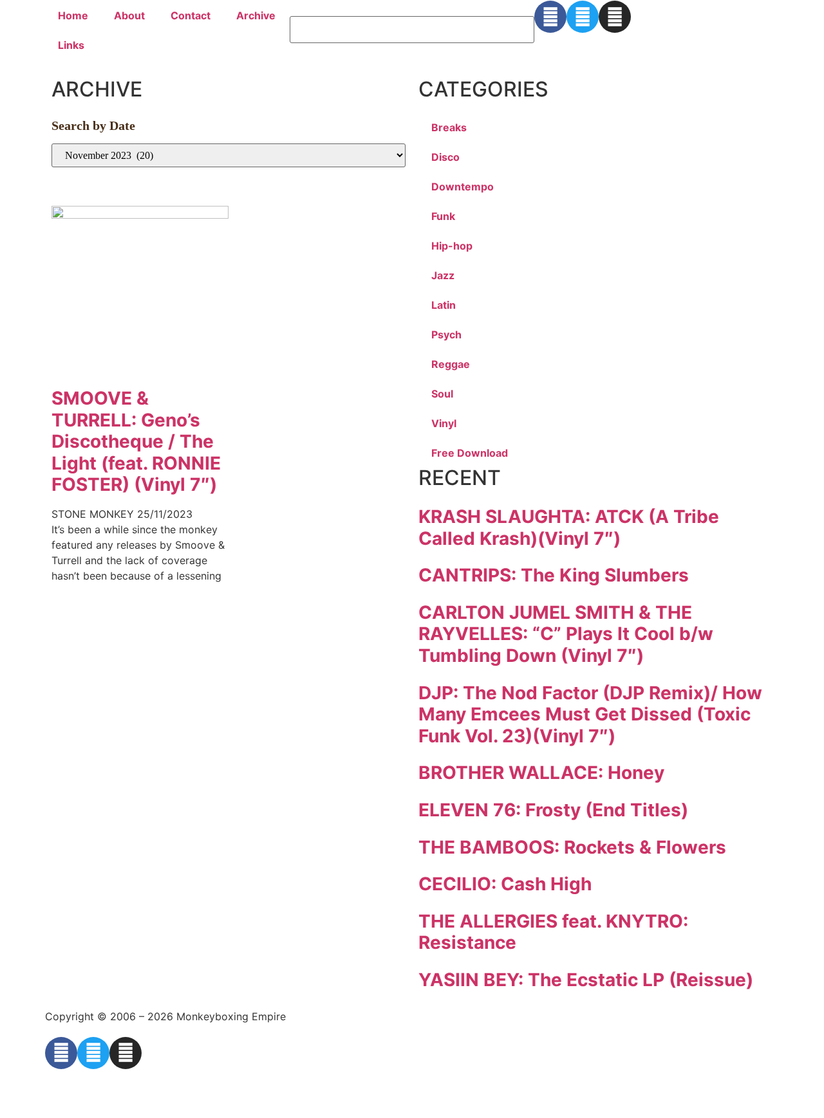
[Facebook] (550, 17)
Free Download (469, 452)
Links (71, 45)
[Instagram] (615, 17)
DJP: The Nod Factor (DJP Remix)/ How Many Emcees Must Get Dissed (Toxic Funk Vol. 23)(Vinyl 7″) (590, 714)
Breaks (449, 127)
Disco (445, 157)
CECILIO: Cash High (505, 884)
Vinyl (443, 423)
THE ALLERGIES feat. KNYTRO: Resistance (553, 932)
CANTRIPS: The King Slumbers (553, 575)
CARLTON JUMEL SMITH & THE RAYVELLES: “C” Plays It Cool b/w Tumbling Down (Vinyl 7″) (565, 633)
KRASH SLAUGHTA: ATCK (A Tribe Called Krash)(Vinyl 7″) (568, 527)
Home (73, 15)
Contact (191, 15)
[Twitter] (582, 17)
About (129, 15)
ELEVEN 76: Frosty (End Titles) (553, 810)
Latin (443, 304)
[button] (412, 8)
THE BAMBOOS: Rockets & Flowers (572, 847)
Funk (443, 216)
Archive (256, 15)
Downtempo (462, 186)
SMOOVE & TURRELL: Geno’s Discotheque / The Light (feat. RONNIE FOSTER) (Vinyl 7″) (136, 441)
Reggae (450, 364)
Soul (442, 393)
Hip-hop (452, 245)
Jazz (442, 275)
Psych (446, 334)
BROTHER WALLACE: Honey (541, 773)
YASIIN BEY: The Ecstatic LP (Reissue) (585, 980)
